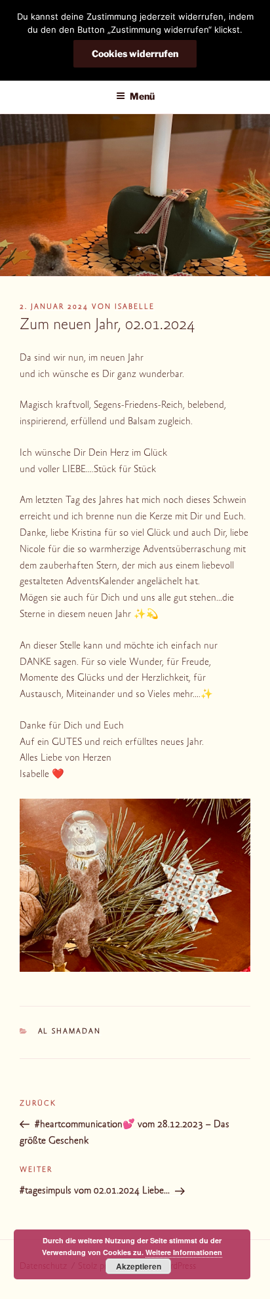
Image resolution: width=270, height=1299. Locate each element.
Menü (142, 96)
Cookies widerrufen (135, 53)
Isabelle (135, 307)
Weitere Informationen (183, 1252)
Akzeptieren (138, 1266)
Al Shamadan (70, 1031)
